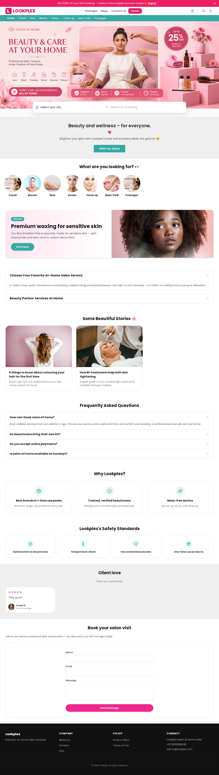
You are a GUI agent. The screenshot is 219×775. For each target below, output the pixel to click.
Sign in (152, 3)
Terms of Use (121, 745)
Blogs (104, 11)
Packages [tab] (100, 18)
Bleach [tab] (43, 18)
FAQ (61, 751)
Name (69, 652)
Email (69, 666)
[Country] (195, 11)
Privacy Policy (121, 740)
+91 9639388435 (176, 744)
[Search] (204, 11)
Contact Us (118, 11)
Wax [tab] (32, 18)
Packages (91, 11)
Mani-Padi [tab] (84, 18)
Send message (109, 708)
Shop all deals (109, 148)
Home (11, 18)
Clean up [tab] (68, 18)
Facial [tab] (22, 18)
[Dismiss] (215, 3)
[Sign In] (210, 11)
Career (135, 11)
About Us (64, 740)
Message (71, 680)
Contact (64, 745)
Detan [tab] (55, 18)
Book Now (22, 247)
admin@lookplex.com (179, 749)
